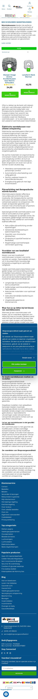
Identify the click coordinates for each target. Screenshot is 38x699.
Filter (19, 48)
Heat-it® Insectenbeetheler (12, 556)
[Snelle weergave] (9, 70)
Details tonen (27, 358)
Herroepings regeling (10, 502)
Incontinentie (7, 603)
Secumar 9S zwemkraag (11, 564)
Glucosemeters (7, 534)
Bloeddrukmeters (8, 537)
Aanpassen (18, 371)
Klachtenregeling (8, 504)
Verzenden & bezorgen (10, 494)
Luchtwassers (7, 542)
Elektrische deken (8, 544)
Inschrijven (19, 673)
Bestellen (5, 489)
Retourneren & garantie (10, 497)
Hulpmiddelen (7, 601)
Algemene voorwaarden (11, 515)
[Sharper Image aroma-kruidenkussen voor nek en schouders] (9, 64)
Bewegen (5, 598)
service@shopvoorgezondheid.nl (16, 634)
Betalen (4, 492)
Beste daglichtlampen (10, 547)
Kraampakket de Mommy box (13, 571)
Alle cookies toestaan (19, 364)
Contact (4, 487)
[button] (30, 9)
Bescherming (7, 596)
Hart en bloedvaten (9, 581)
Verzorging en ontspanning (12, 593)
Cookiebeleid (6, 517)
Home (4, 17)
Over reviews (6, 507)
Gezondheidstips (8, 609)
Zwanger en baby (8, 606)
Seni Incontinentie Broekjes (12, 561)
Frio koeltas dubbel (9, 569)
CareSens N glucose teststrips (13, 566)
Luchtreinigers (7, 539)
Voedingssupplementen (11, 532)
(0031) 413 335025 (10, 631)
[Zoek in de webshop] (9, 6)
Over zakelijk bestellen (10, 509)
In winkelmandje (10, 94)
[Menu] (3, 6)
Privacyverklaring (8, 520)
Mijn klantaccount (8, 499)
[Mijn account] (29, 3)
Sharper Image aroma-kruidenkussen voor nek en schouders (9, 79)
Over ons (5, 512)
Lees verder (6, 43)
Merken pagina (7, 529)
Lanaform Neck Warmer (28, 76)
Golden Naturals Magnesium (12, 559)
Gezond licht (6, 588)
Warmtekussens (12, 17)
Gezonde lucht (7, 586)
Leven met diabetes (9, 583)
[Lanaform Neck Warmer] (28, 64)
